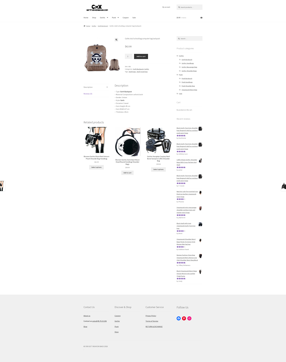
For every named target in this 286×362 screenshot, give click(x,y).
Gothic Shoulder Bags (189, 71)
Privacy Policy (151, 316)
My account (166, 7)
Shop (94, 17)
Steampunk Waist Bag (189, 90)
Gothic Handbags (188, 63)
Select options (96, 167)
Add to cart (141, 56)
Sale (134, 17)
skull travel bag (142, 72)
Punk (114, 17)
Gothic (102, 17)
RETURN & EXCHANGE (154, 326)
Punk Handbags (187, 82)
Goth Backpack (103, 26)
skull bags (132, 72)
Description (88, 87)
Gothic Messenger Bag (189, 67)
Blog (85, 326)
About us (87, 316)
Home (86, 17)
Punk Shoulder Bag (188, 86)
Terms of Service (152, 321)
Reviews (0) (88, 94)
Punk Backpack (187, 78)
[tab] (96, 87)
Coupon (126, 17)
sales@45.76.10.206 (99, 321)
